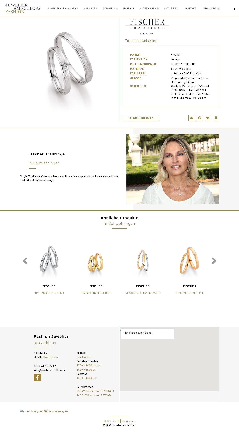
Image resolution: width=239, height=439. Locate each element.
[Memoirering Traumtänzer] (143, 260)
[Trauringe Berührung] (49, 260)
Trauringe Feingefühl (189, 293)
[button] (234, 9)
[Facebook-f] (37, 377)
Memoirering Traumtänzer (143, 293)
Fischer (49, 286)
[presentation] (25, 261)
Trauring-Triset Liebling (96, 293)
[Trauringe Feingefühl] (190, 260)
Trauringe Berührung (49, 293)
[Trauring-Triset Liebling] (96, 260)
